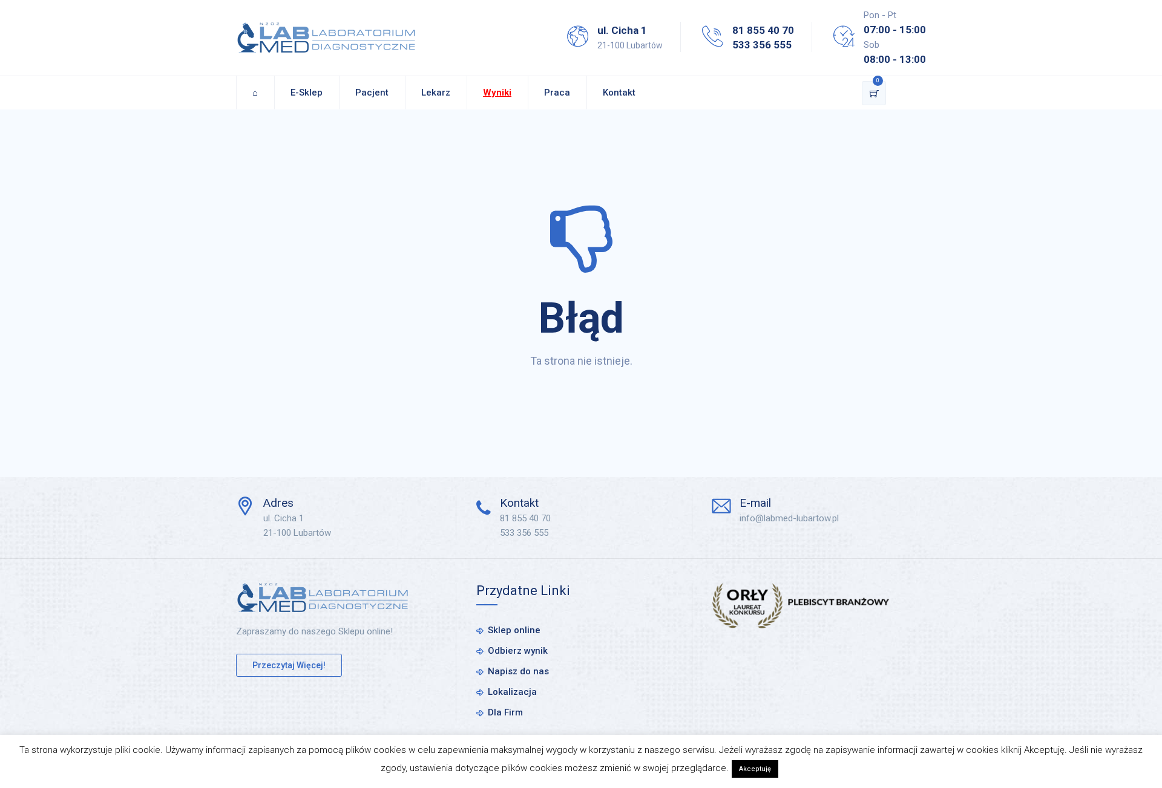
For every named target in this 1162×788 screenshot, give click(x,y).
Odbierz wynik (518, 650)
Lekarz (435, 92)
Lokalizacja (512, 691)
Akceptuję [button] (755, 769)
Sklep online (514, 630)
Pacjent (372, 92)
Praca (557, 92)
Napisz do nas (518, 671)
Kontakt (619, 92)
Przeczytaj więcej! (289, 665)
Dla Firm (505, 712)
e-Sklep (306, 92)
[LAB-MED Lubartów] (326, 38)
